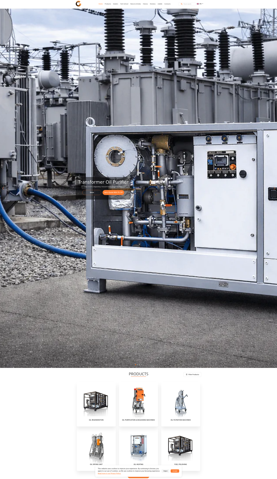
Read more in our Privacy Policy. (109, 473)
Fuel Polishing (180, 464)
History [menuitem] (145, 4)
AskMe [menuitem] (160, 4)
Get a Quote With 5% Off (113, 192)
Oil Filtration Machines (181, 420)
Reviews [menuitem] (152, 4)
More (92, 192)
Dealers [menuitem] (115, 4)
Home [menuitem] (101, 4)
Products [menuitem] (108, 4)
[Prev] (3, 188)
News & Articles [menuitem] (135, 4)
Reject (165, 471)
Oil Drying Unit (96, 464)
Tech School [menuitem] (124, 4)
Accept (175, 471)
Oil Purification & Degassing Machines (138, 420)
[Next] (273, 188)
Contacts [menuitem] (167, 4)
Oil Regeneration (96, 420)
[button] (135, 364)
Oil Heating (138, 464)
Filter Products (192, 374)
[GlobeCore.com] (78, 3)
